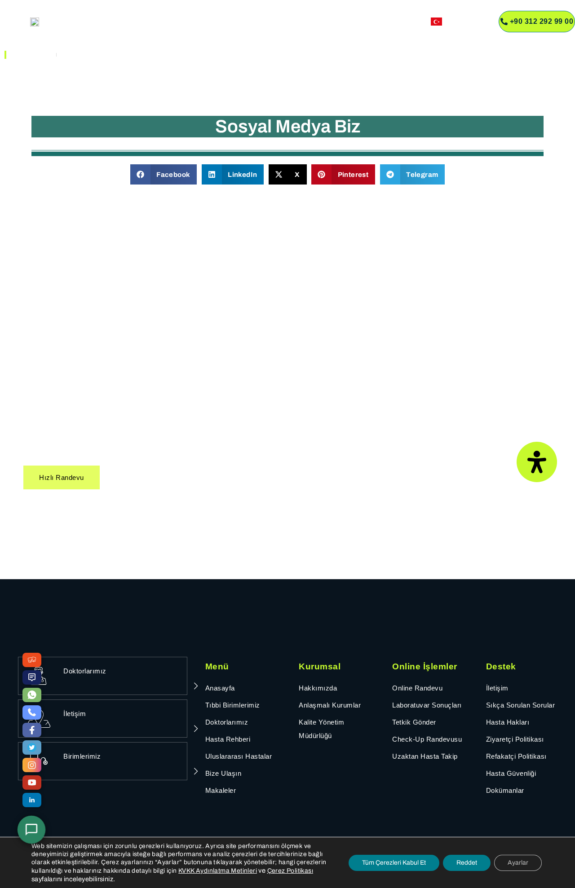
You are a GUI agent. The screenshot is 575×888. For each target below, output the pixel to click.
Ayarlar (518, 862)
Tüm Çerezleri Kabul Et (394, 862)
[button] (163, 174)
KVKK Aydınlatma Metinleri (217, 870)
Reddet (466, 862)
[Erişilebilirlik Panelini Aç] (537, 462)
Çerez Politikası (290, 870)
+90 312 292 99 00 (542, 21)
